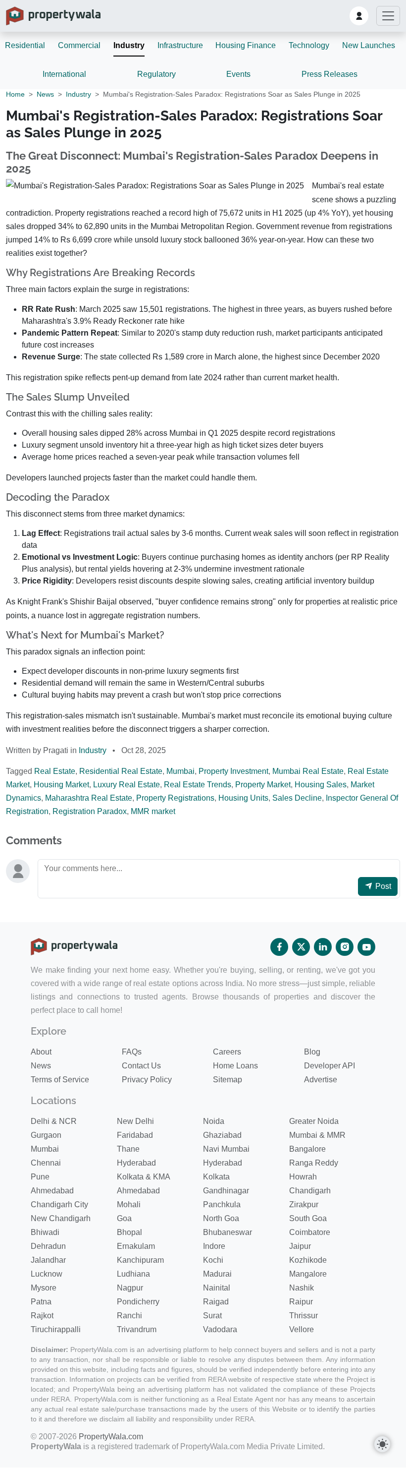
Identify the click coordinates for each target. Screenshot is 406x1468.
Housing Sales (321, 784)
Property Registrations (175, 798)
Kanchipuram (140, 1260)
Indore (214, 1246)
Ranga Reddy (313, 1163)
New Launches (368, 45)
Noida (213, 1121)
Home (15, 94)
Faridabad (135, 1135)
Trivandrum (136, 1329)
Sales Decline (297, 798)
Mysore (43, 1288)
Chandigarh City (59, 1204)
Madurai (217, 1274)
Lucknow (46, 1274)
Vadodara (220, 1329)
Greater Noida (314, 1121)
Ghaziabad (222, 1135)
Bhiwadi (45, 1232)
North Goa (221, 1218)
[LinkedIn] (323, 947)
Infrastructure (180, 45)
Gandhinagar (226, 1190)
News (45, 94)
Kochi (213, 1260)
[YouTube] (366, 947)
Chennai (46, 1163)
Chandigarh (310, 1190)
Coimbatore (309, 1232)
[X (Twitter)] (301, 947)
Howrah (303, 1177)
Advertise (320, 1079)
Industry (129, 45)
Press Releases (329, 74)
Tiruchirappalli (56, 1329)
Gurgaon (46, 1135)
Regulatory (156, 74)
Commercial (79, 45)
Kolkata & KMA (143, 1177)
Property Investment (233, 771)
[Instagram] (345, 947)
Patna (41, 1301)
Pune (40, 1177)
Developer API (329, 1065)
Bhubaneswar (227, 1232)
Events (238, 74)
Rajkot (42, 1315)
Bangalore (307, 1149)
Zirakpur (303, 1204)
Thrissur (303, 1315)
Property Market (263, 784)
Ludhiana (133, 1274)
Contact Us (141, 1065)
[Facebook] (279, 947)
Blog (312, 1052)
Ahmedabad (52, 1190)
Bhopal (129, 1232)
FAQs (132, 1052)
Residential (25, 45)
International (64, 74)
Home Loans (235, 1065)
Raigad (216, 1301)
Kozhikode (308, 1260)
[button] (359, 15)
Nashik (301, 1288)
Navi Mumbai (226, 1149)
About (41, 1052)
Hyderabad (136, 1163)
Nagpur (130, 1288)
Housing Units (243, 798)
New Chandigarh (61, 1218)
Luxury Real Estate (126, 784)
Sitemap (227, 1079)
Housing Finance (245, 45)
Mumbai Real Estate (308, 771)
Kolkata (216, 1177)
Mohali (129, 1204)
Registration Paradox (89, 811)
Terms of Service (60, 1079)
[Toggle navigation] (388, 16)
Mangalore (308, 1274)
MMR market (153, 811)
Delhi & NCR (54, 1121)
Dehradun (48, 1246)
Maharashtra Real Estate (88, 798)
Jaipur (300, 1246)
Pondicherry (138, 1301)
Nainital (216, 1288)
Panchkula (222, 1204)
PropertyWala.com (111, 1436)
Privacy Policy (147, 1079)
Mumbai (180, 771)
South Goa (308, 1218)
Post (382, 886)
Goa (124, 1218)
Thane (128, 1149)
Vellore (301, 1329)
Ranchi (129, 1315)
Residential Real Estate (120, 771)
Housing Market (61, 784)
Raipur (301, 1301)
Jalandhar (48, 1260)
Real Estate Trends (197, 784)
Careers (227, 1052)
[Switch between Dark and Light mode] (382, 1444)
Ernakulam (136, 1246)
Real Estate (54, 771)
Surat (212, 1315)
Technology (309, 45)
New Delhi (135, 1121)
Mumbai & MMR (317, 1135)
